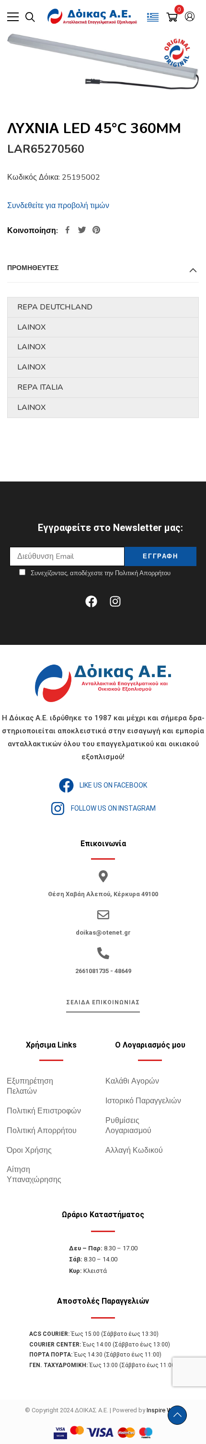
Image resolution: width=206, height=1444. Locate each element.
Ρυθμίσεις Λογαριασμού (128, 1125)
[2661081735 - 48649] (103, 953)
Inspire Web (163, 1410)
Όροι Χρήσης (29, 1150)
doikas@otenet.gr (103, 932)
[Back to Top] (177, 1415)
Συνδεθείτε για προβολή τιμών (58, 205)
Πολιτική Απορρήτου (42, 1130)
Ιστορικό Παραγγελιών (143, 1101)
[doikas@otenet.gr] (103, 915)
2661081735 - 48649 (103, 971)
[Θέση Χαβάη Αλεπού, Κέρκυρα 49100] (103, 876)
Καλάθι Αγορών (132, 1081)
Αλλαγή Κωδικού (134, 1150)
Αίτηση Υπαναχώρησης (34, 1174)
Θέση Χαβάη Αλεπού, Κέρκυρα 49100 (103, 894)
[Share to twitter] (82, 230)
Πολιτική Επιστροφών (44, 1111)
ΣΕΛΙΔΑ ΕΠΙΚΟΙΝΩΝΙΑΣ (103, 1002)
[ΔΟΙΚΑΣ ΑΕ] (92, 17)
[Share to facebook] (67, 230)
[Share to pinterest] (96, 230)
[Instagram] (115, 601)
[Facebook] (91, 601)
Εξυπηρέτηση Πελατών (30, 1086)
